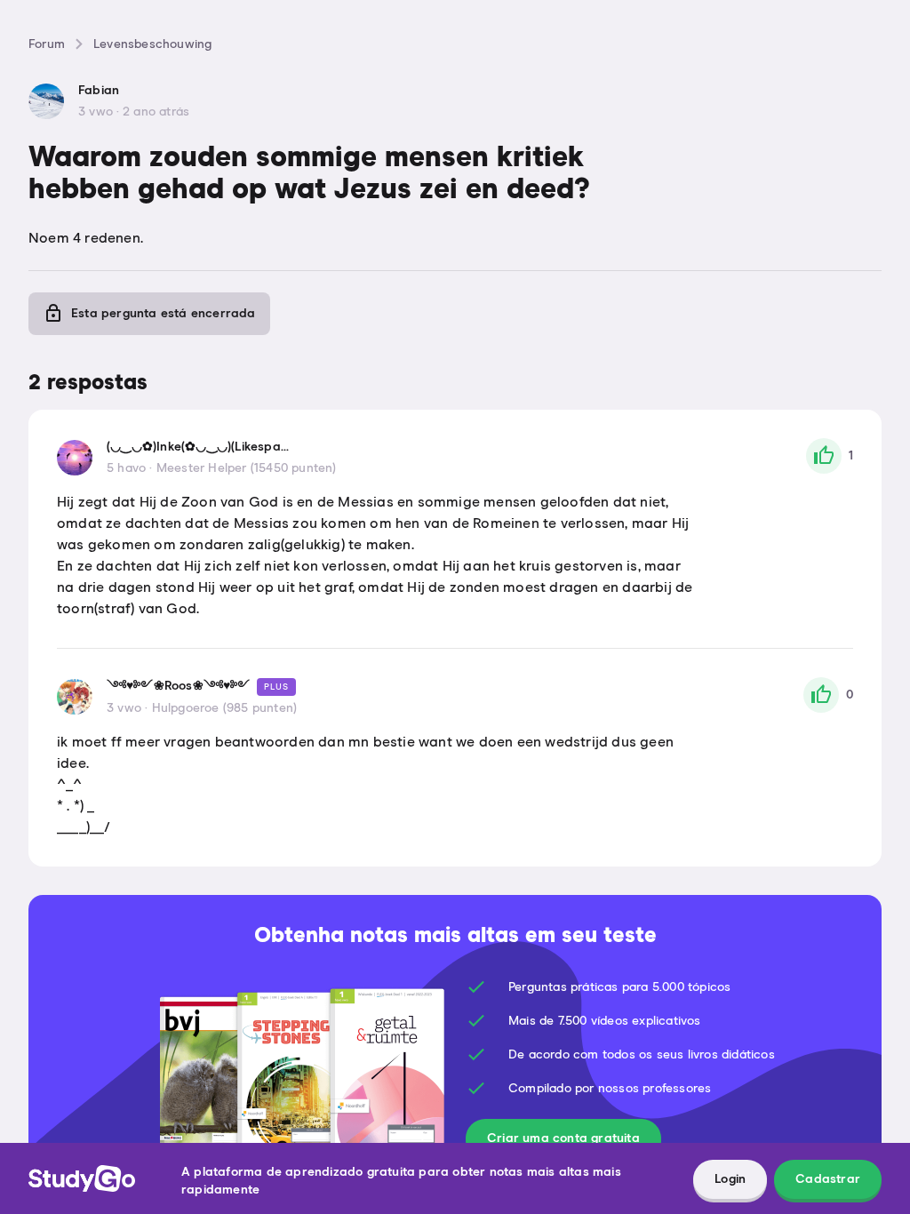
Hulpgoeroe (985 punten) (225, 708)
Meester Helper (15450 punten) (246, 468)
